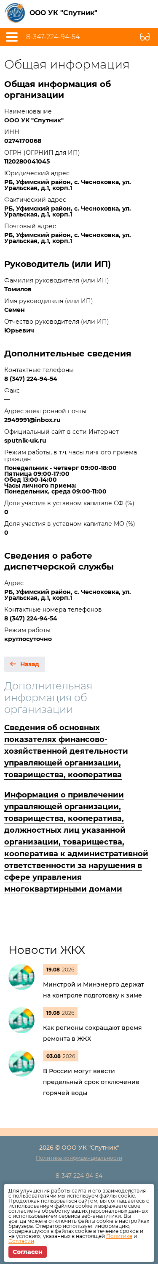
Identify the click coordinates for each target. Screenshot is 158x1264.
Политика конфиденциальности (79, 1158)
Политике (119, 1236)
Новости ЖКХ (46, 950)
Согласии (21, 1241)
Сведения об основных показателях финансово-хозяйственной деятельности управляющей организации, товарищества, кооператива (66, 751)
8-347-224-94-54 (53, 37)
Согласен (28, 1252)
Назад (29, 664)
